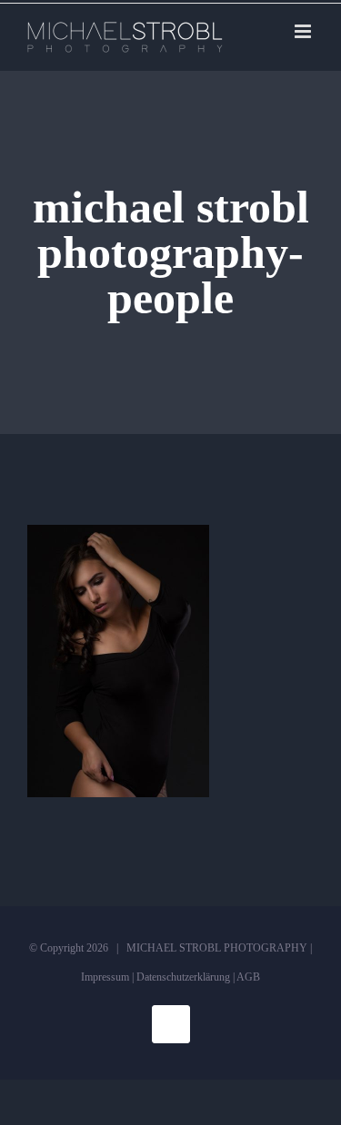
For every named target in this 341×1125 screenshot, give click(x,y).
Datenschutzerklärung (183, 977)
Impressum (105, 977)
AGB (248, 977)
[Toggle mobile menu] (304, 31)
